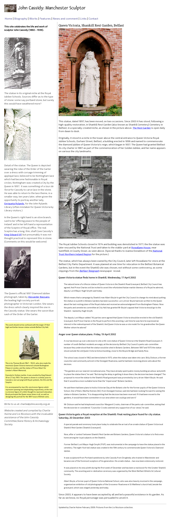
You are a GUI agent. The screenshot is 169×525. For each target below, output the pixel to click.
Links (83, 18)
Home (8, 18)
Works (33, 18)
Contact (93, 18)
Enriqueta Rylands (14, 203)
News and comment (65, 18)
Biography (20, 18)
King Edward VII (12, 234)
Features (45, 18)
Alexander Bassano (39, 296)
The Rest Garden (142, 127)
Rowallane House (141, 247)
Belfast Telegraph (89, 270)
